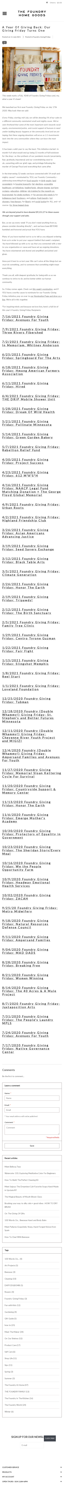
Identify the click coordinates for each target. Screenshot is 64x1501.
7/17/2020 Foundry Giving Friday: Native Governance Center (26, 1049)
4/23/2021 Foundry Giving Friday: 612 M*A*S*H (25, 474)
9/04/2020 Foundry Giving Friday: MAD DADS (25, 951)
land (54, 180)
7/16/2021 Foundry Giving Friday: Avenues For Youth (25, 318)
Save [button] (32, 1146)
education (14, 191)
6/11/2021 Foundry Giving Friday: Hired (25, 385)
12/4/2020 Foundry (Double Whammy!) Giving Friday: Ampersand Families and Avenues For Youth (31, 755)
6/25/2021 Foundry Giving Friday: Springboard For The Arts (31, 356)
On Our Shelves (13, 1338)
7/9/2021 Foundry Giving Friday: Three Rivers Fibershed (31, 331)
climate (40, 187)
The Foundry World (15, 1405)
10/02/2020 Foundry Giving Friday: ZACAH (26, 897)
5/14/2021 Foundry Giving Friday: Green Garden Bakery (27, 435)
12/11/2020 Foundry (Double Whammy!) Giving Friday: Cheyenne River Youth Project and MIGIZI (28, 736)
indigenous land (9, 198)
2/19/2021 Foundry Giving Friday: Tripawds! (25, 598)
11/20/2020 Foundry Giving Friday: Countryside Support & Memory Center (29, 789)
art (13, 187)
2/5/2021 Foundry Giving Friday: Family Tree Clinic (31, 624)
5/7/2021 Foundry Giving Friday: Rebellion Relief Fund (31, 448)
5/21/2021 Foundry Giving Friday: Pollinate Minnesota (27, 423)
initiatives (19, 187)
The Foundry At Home (16, 1385)
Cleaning (10, 1279)
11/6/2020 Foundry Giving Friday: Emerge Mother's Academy (25, 818)
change (47, 187)
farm (56, 187)
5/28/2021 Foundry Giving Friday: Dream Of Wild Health (28, 410)
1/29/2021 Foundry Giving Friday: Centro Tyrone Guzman (29, 636)
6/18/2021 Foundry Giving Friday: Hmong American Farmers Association (31, 371)
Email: (8, 1105)
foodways (21, 198)
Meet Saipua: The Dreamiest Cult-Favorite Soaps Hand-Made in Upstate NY (31, 1188)
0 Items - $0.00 (55, 2)
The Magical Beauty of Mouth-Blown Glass (23, 1197)
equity (48, 180)
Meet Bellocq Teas (13, 1166)
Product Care (12, 1345)
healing (28, 187)
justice (43, 201)
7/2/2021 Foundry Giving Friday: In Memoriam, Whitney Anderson (31, 343)
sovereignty (7, 184)
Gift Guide (11, 1318)
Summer (10, 1378)
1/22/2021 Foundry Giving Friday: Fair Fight (25, 649)
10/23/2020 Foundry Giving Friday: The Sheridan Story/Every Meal (31, 850)
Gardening (11, 1312)
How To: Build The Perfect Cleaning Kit (21, 1180)
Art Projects (11, 1265)
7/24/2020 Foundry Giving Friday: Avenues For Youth (25, 1034)
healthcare (6, 187)
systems (5, 191)
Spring (9, 1372)
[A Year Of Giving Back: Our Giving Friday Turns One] (32, 70)
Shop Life (11, 1358)
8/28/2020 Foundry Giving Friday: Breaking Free (25, 964)
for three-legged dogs (19, 205)
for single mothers (22, 194)
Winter (9, 1411)
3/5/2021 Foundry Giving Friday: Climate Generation (31, 573)
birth (43, 180)
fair (33, 184)
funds (33, 187)
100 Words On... (13, 1259)
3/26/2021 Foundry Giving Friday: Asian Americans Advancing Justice (25, 533)
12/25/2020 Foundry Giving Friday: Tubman (26, 700)
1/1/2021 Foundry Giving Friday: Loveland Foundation (31, 687)
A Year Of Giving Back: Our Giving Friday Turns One (26, 29)
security (34, 180)
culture (33, 198)
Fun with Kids (12, 1305)
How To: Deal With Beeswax (17, 1237)
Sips (8, 1365)
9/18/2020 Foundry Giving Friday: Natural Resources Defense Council (25, 924)
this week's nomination (43, 289)
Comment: (9, 1122)
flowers (9, 1292)
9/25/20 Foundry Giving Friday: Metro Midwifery (30, 909)
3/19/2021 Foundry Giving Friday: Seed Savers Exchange (28, 547)
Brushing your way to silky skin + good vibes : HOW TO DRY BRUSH (31, 1205)
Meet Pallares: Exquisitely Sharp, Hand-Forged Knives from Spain (30, 1228)
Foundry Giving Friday (41, 37)
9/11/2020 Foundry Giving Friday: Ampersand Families (26, 938)
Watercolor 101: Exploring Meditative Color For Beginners (30, 1173)
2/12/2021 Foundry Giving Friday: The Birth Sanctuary (26, 611)
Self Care (10, 1352)
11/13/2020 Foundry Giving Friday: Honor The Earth (26, 803)
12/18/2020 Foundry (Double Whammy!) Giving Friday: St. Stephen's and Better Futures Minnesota (28, 716)
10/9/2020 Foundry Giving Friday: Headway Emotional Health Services (26, 883)
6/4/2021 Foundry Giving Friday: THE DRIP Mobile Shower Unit (31, 397)
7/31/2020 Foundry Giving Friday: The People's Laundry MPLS (27, 1020)
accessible (48, 184)
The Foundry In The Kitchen (19, 1398)
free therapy (16, 201)
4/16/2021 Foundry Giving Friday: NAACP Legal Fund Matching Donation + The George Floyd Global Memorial (31, 490)
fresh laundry (43, 198)
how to (10, 1325)
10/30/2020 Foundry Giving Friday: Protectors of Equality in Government (31, 834)
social (37, 201)
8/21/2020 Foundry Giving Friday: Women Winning (25, 976)
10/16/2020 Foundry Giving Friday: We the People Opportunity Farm (26, 866)
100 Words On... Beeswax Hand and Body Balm (25, 1220)
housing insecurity (23, 184)
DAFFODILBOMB (14, 1285)
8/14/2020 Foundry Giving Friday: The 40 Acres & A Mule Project (29, 991)
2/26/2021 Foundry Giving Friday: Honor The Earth (25, 585)
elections (39, 184)
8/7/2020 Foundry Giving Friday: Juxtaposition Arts (31, 1005)
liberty (28, 201)
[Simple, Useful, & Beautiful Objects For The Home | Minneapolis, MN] (36, 13)
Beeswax (10, 1272)
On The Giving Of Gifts (15, 1213)
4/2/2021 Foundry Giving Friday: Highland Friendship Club (31, 519)
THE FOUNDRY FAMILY (17, 1391)
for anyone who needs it (43, 194)
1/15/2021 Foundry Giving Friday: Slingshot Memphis (25, 662)
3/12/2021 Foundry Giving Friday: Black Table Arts (25, 560)
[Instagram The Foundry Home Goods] (34, 1454)
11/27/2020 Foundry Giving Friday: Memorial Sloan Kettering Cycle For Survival (31, 773)
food (29, 180)
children (23, 191)
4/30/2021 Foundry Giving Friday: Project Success (25, 461)
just (52, 187)
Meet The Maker (14, 1332)
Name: (8, 1093)
